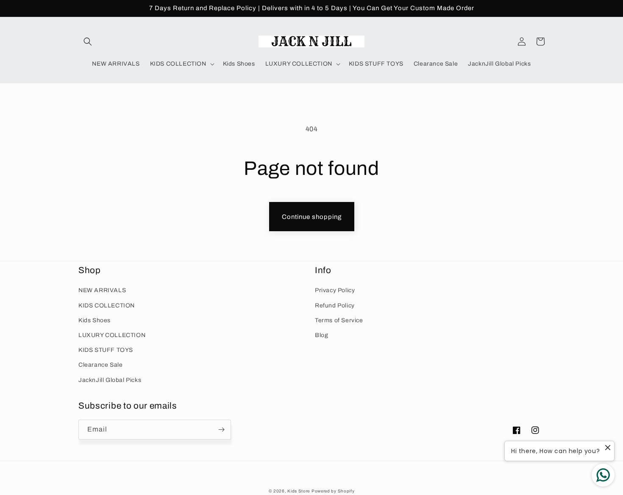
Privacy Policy (335, 290)
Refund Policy (335, 305)
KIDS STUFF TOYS (105, 350)
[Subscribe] (221, 430)
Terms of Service (339, 320)
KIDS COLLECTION (106, 305)
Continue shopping (312, 216)
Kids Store (298, 491)
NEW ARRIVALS (102, 290)
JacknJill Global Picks (109, 380)
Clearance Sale (100, 365)
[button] (87, 41)
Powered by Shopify (333, 491)
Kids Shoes (94, 320)
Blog (321, 335)
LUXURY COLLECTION (111, 335)
